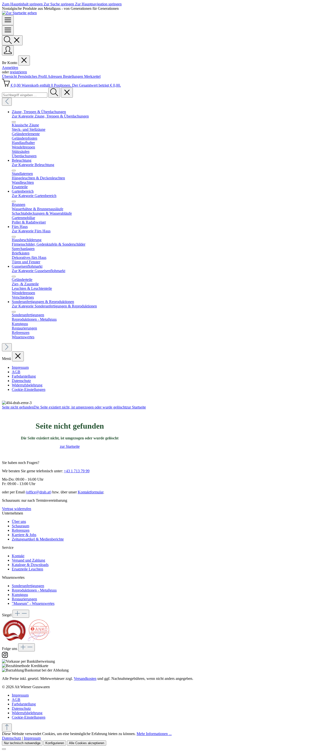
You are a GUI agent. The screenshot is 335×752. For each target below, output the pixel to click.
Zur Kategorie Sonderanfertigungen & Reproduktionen (54, 306)
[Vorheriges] (7, 102)
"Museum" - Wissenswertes (33, 603)
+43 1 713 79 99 (77, 471)
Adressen (55, 76)
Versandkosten (85, 678)
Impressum (20, 367)
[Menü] (8, 20)
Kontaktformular (90, 492)
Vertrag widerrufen (16, 509)
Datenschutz (21, 381)
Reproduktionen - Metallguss (34, 590)
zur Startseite (70, 446)
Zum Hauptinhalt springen (23, 4)
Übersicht (10, 76)
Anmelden (10, 68)
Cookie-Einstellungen (28, 389)
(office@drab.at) (38, 492)
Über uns (19, 521)
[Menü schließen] (24, 60)
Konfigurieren (54, 743)
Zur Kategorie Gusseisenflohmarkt (38, 271)
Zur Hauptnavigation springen (98, 4)
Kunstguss (20, 595)
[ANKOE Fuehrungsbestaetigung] (38, 641)
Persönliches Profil (33, 76)
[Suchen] (12, 40)
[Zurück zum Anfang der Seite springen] (7, 728)
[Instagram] (5, 657)
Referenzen (20, 530)
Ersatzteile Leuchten (27, 569)
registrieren (18, 72)
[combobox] (24, 95)
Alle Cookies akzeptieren (86, 743)
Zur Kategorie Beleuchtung (33, 165)
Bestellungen (73, 76)
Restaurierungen (24, 599)
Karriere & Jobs (24, 535)
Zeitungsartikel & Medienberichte (38, 539)
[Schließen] (4, 749)
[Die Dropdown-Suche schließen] (67, 93)
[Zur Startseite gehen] (19, 13)
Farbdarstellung (24, 376)
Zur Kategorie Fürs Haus (31, 231)
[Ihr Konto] (8, 50)
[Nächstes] (7, 347)
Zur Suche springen (59, 4)
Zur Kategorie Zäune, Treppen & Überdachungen (50, 116)
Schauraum (20, 526)
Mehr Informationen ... (154, 734)
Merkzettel (92, 76)
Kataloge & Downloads (30, 565)
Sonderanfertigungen (28, 586)
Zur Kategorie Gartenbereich (34, 196)
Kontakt (18, 556)
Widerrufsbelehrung (27, 385)
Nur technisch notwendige (22, 743)
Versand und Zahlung (28, 560)
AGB (16, 372)
